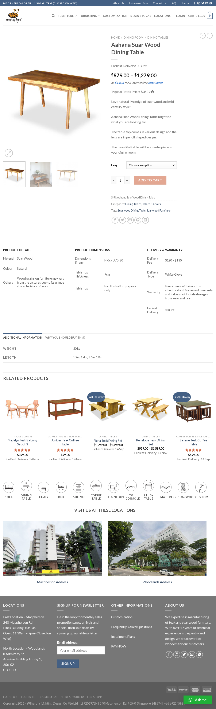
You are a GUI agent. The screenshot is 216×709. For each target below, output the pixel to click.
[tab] (22, 337)
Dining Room (133, 37)
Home (115, 37)
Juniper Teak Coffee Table (65, 442)
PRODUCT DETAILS (17, 250)
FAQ (173, 3)
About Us (118, 3)
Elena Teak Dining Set (108, 440)
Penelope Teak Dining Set (150, 442)
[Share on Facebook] (115, 220)
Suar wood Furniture (158, 210)
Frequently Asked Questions (131, 627)
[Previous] (10, 96)
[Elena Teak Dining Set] (108, 409)
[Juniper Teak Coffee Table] (65, 409)
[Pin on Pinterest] (137, 220)
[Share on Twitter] (122, 220)
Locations (162, 15)
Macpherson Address (52, 582)
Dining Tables (158, 37)
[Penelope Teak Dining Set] (150, 409)
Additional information (22, 337)
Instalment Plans (138, 3)
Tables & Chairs (151, 204)
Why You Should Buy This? (65, 337)
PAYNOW (118, 646)
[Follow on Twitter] (202, 3)
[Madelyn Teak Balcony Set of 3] (22, 409)
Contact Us (159, 3)
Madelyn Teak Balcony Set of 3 (22, 442)
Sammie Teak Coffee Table (193, 442)
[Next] (97, 96)
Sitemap (185, 3)
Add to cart (150, 180)
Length (115, 165)
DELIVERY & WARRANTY (165, 250)
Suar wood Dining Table (132, 210)
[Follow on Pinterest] (210, 3)
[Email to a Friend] (130, 220)
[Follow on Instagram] (198, 3)
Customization (115, 15)
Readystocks (140, 15)
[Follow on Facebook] (194, 3)
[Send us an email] (206, 3)
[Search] (53, 16)
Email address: (67, 642)
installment (155, 82)
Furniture (66, 15)
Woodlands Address (157, 582)
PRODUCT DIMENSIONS (92, 250)
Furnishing (88, 15)
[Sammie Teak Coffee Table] (193, 409)
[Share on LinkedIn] (145, 220)
